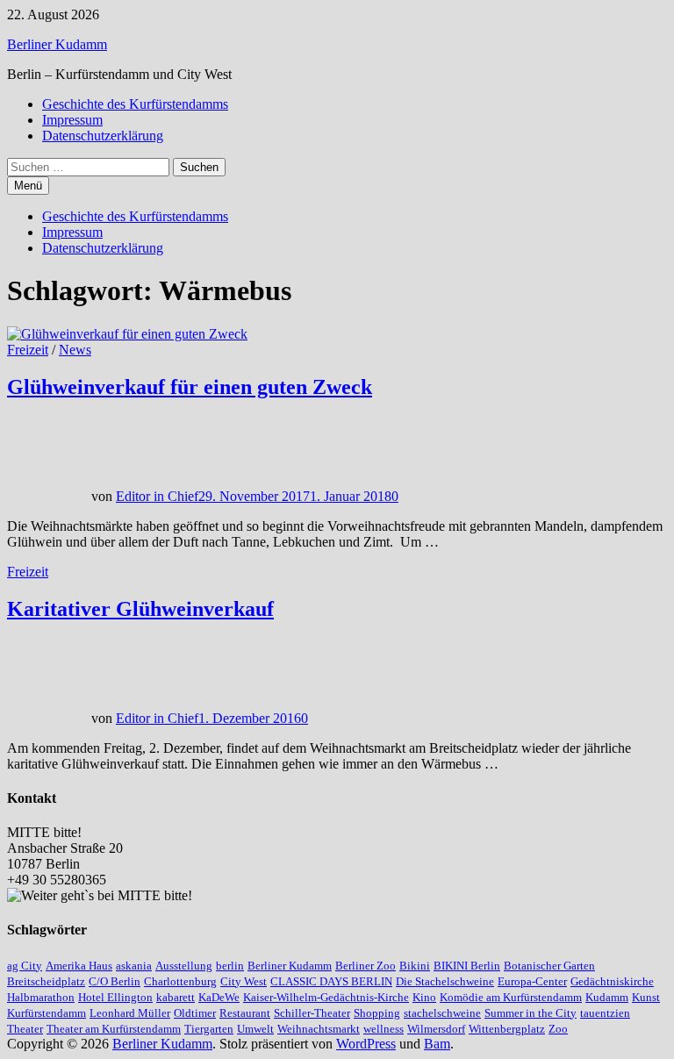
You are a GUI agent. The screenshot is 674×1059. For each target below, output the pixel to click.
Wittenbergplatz (507, 1028)
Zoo (558, 1028)
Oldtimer (195, 1013)
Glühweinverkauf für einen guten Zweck (189, 387)
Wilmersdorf (436, 1028)
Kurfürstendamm (46, 1013)
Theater (25, 1028)
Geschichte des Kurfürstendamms (135, 104)
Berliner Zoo (365, 965)
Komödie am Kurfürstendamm (511, 997)
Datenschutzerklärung (102, 135)
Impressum (72, 119)
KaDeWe (219, 997)
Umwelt (255, 1028)
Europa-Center (532, 981)
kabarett (175, 997)
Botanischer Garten (549, 965)
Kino (424, 997)
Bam (437, 1043)
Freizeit (27, 349)
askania (134, 965)
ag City (24, 965)
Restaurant (244, 1013)
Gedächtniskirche (612, 981)
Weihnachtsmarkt (318, 1028)
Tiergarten (208, 1028)
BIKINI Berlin (467, 965)
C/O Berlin (114, 981)
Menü (28, 185)
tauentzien (605, 1013)
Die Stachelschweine (445, 981)
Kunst (646, 997)
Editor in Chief (157, 496)
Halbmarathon (41, 997)
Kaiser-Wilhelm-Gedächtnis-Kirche (326, 997)
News (75, 349)
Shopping (377, 1013)
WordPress (366, 1043)
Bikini (414, 965)
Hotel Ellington (115, 997)
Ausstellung (183, 965)
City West (243, 981)
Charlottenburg (180, 981)
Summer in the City (530, 1013)
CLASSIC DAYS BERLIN (331, 981)
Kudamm (606, 997)
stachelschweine (442, 1013)
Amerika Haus (79, 965)
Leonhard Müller (130, 1013)
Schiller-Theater (312, 1013)
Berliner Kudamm (57, 44)
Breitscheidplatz (46, 981)
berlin (230, 965)
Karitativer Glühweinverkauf (140, 608)
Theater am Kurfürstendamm (114, 1028)
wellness (383, 1028)
